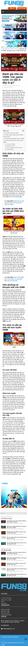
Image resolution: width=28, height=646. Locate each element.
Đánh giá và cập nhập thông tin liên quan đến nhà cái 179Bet (14, 202)
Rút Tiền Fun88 (5, 613)
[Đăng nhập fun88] (14, 43)
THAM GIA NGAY (22, 8)
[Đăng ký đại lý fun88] (14, 18)
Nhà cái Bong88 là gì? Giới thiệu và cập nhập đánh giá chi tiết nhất (14, 279)
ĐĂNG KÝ (12, 8)
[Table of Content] (23, 131)
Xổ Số (2, 601)
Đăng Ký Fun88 (5, 609)
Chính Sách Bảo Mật (13, 642)
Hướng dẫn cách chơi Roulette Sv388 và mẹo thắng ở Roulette (16, 521)
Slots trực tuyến (10, 145)
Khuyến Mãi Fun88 (6, 615)
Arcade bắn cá (10, 149)
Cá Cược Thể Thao (6, 598)
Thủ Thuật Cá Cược (12, 48)
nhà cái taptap (22, 637)
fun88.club (15, 637)
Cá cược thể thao (11, 144)
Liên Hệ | (22, 642)
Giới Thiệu (4, 642)
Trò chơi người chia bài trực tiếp (14, 147)
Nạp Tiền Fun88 (5, 611)
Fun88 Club (6, 85)
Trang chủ (3, 48)
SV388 (3, 645)
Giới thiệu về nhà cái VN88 (11, 133)
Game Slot (4, 603)
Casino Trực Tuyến (6, 600)
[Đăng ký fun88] (14, 495)
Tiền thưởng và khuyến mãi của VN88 (14, 138)
